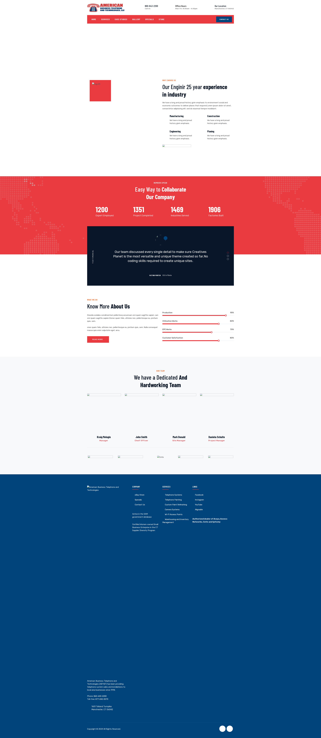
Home (94, 19)
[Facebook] (222, 729)
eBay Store (139, 495)
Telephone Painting (173, 500)
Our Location (220, 5)
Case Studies (121, 19)
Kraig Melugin (104, 437)
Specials (149, 19)
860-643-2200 (151, 5)
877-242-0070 (101, 699)
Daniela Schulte (217, 437)
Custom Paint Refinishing (176, 505)
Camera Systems (172, 509)
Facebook (199, 495)
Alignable (199, 509)
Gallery (136, 19)
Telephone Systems (173, 495)
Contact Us (224, 19)
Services (105, 19)
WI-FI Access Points (173, 514)
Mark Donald (179, 437)
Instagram (199, 500)
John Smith (141, 437)
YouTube (198, 505)
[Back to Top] (315, 734)
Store (162, 19)
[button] (228, 253)
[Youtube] (230, 729)
